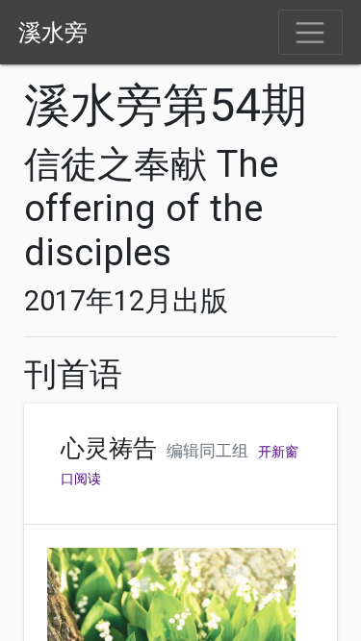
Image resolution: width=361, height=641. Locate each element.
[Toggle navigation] (310, 33)
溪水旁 (53, 32)
